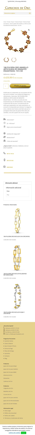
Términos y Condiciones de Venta (14, 418)
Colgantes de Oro (8, 388)
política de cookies (14, 433)
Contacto (7, 356)
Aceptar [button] (23, 432)
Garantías (7, 353)
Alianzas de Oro (8, 375)
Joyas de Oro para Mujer (10, 366)
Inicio (5, 22)
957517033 (11, 1)
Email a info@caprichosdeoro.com (14, 334)
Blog (6, 358)
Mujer (12, 22)
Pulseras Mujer (18, 22)
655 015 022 (10, 160)
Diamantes (6, 378)
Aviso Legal (8, 410)
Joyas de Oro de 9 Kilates (10, 403)
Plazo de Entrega (9, 351)
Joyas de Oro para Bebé (10, 372)
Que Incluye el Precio (10, 346)
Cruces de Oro (7, 394)
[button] (28, 30)
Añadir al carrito (20, 86)
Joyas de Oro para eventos (11, 397)
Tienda (8, 22)
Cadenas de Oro (8, 381)
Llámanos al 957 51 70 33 (12, 328)
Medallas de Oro (8, 391)
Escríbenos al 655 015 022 (12, 332)
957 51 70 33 (10, 153)
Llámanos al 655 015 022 (12, 330)
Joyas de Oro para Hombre (11, 369)
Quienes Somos (9, 341)
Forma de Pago (9, 348)
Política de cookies (10, 415)
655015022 (23, 1)
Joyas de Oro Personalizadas (11, 400)
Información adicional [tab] (11, 183)
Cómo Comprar (9, 343)
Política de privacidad (10, 413)
